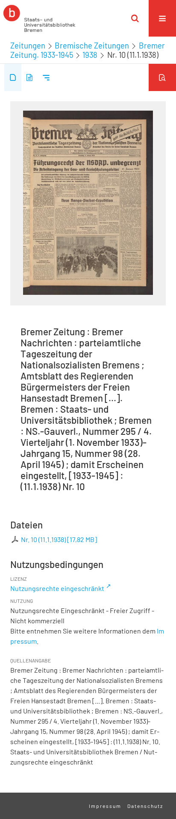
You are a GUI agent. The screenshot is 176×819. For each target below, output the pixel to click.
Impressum (105, 806)
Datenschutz (145, 806)
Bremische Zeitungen (92, 45)
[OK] (135, 18)
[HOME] (39, 18)
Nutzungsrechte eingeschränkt (57, 588)
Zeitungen (27, 45)
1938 (89, 55)
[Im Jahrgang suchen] (162, 77)
